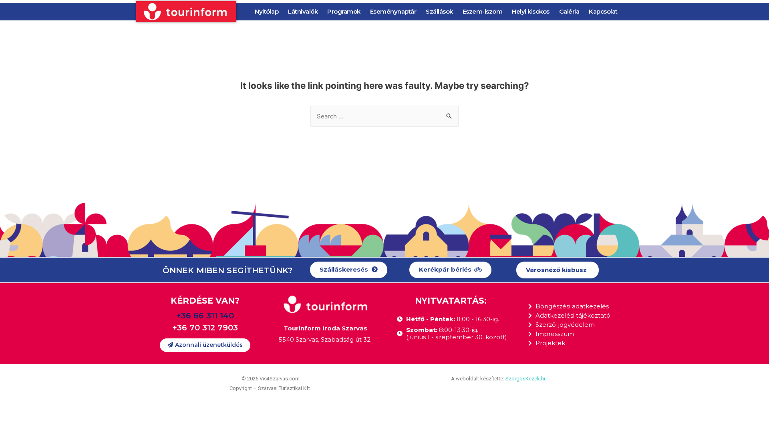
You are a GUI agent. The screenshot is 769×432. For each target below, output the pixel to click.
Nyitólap (266, 11)
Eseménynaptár (393, 11)
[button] (348, 270)
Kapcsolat (603, 11)
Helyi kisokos (531, 11)
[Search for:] (384, 116)
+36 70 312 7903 (205, 327)
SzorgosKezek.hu (526, 379)
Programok (343, 11)
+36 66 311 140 (205, 315)
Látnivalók (303, 11)
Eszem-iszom (483, 11)
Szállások (439, 11)
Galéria (569, 11)
